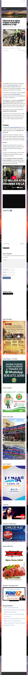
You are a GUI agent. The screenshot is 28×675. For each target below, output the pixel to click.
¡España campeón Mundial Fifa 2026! (11, 607)
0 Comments (18, 48)
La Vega (24, 51)
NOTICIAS (6, 50)
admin (7, 48)
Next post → (22, 243)
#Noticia (20, 50)
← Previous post (6, 243)
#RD (23, 50)
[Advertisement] (14, 68)
